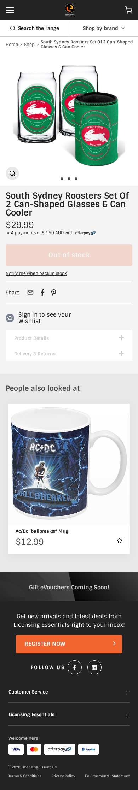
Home (12, 44)
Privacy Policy (63, 776)
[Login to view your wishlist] (119, 540)
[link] (86, 233)
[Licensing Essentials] (70, 10)
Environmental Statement (107, 776)
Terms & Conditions (24, 776)
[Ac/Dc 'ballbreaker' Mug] (69, 464)
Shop (29, 44)
